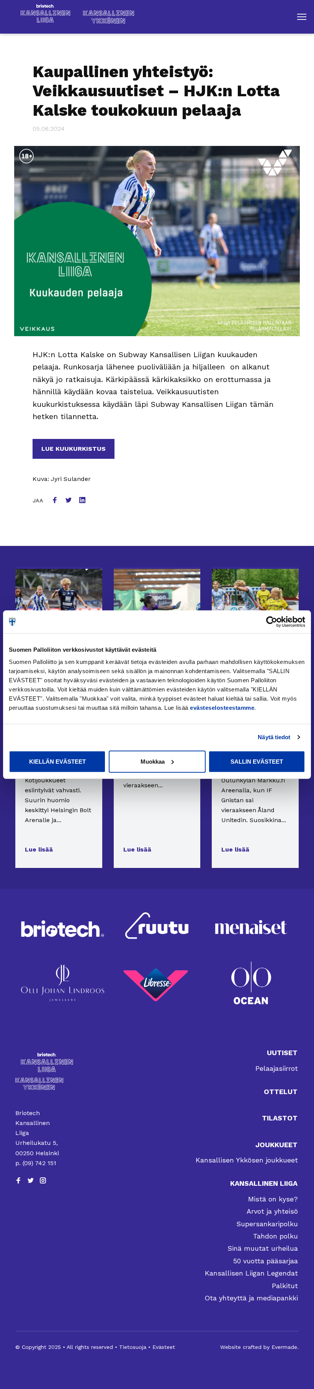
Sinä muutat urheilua (262, 1248)
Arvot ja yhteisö (272, 1211)
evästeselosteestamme (222, 707)
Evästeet (163, 1347)
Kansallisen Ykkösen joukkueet (247, 1160)
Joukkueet (276, 1145)
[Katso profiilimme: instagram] (43, 1180)
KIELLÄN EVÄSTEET (57, 761)
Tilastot (280, 1118)
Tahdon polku (275, 1236)
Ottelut (281, 1092)
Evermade (284, 1347)
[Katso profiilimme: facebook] (18, 1180)
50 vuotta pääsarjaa (265, 1261)
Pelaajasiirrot (276, 1068)
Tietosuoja (132, 1347)
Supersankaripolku (267, 1224)
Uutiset (282, 1053)
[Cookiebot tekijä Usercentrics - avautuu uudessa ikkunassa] (271, 622)
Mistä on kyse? (273, 1199)
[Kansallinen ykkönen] (39, 1084)
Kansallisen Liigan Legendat (251, 1273)
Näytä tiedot (274, 737)
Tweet (69, 501)
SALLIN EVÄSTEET (257, 761)
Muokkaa (153, 761)
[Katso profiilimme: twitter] (31, 1180)
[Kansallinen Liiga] (39, 1062)
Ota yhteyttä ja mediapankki (251, 1298)
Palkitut (285, 1286)
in (83, 501)
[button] (301, 17)
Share (55, 501)
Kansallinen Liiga (264, 1183)
